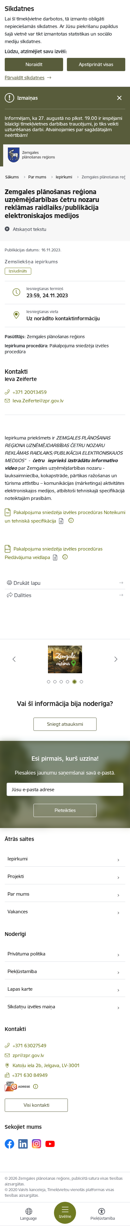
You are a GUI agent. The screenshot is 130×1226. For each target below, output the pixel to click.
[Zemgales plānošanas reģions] (57, 162)
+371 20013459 (30, 392)
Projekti (16, 876)
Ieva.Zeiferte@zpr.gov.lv (38, 401)
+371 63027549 (29, 1046)
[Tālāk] (116, 659)
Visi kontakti (36, 1105)
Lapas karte (20, 989)
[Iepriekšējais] (14, 659)
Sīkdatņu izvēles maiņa (31, 1007)
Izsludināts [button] (18, 271)
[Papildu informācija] (71, 520)
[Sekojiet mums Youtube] (50, 1143)
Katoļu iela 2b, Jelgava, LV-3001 (46, 1065)
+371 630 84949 (30, 1075)
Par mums (18, 894)
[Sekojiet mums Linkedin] (23, 1144)
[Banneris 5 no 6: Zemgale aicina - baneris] (65, 659)
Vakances (18, 912)
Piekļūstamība (22, 971)
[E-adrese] (17, 1086)
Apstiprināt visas (96, 64)
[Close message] (119, 98)
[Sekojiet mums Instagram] (36, 1143)
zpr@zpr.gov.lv (28, 1055)
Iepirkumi (17, 859)
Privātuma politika (26, 954)
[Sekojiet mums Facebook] (9, 1144)
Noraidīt (34, 64)
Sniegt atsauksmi (65, 724)
